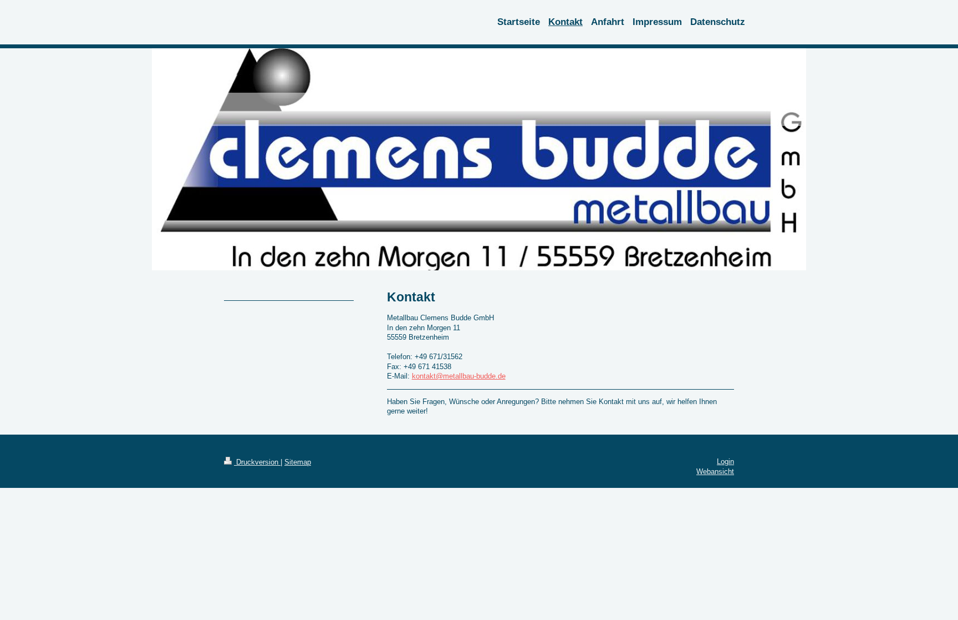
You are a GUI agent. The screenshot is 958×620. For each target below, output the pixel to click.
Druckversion (257, 462)
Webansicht (715, 471)
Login (725, 461)
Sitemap (297, 462)
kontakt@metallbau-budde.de (459, 376)
